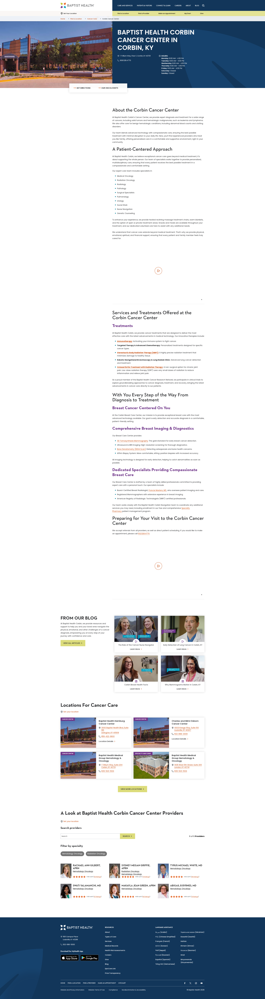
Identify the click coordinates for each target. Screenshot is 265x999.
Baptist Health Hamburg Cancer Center (112, 722)
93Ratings (97, 877)
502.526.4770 (144, 533)
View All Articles (71, 643)
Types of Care (110, 937)
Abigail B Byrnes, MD (183, 885)
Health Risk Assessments (115, 950)
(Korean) (161, 946)
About (107, 932)
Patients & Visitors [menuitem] (144, 5)
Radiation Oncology (96, 853)
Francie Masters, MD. (158, 490)
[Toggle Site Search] (203, 5)
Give (201, 13)
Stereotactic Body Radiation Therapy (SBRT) (137, 352)
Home (63, 983)
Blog (106, 964)
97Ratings (97, 897)
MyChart (187, 13)
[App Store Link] (70, 958)
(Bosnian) (188, 950)
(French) (162, 941)
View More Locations (131, 789)
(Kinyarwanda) (187, 960)
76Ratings (194, 897)
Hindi (183, 955)
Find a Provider (143, 13)
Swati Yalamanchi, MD (87, 885)
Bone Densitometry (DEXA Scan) (131, 449)
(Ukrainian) (192, 932)
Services (108, 941)
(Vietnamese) (165, 964)
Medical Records (111, 946)
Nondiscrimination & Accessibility (134, 990)
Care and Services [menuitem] (125, 5)
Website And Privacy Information (72, 990)
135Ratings (195, 877)
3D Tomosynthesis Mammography (132, 441)
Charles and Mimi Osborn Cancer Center (185, 722)
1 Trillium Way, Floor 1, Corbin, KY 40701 (135, 56)
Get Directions (83, 88)
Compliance (113, 990)
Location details (106, 741)
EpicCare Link (110, 969)
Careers (108, 955)
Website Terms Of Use (96, 990)
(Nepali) (160, 950)
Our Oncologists (109, 88)
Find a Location (123, 13)
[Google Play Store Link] (89, 958)
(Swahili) (188, 937)
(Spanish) (162, 959)
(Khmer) (187, 946)
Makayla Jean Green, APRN (138, 885)
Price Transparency (112, 973)
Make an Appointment (166, 13)
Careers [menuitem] (178, 5)
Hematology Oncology (72, 853)
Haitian (184, 941)
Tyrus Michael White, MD (186, 865)
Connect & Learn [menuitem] (163, 5)
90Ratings (146, 897)
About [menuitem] (188, 5)
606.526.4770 (125, 60)
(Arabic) (161, 932)
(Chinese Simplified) (165, 937)
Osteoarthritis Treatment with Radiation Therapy (140, 367)
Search (126, 836)
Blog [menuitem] (197, 5)
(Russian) (162, 955)
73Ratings (146, 877)
